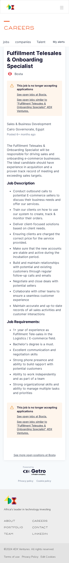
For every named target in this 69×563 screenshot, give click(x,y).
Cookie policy (43, 480)
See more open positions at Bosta (35, 455)
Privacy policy (25, 480)
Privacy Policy (30, 557)
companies (23, 42)
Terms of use (12, 557)
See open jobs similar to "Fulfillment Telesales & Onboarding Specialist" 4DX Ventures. (34, 105)
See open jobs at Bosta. (32, 94)
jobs (6, 42)
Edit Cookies (48, 557)
